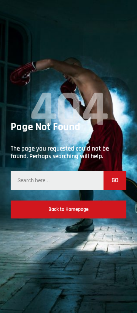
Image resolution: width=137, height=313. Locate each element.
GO (115, 180)
